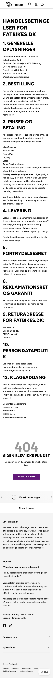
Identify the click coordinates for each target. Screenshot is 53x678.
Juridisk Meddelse (9, 671)
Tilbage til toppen (26, 508)
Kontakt (6, 669)
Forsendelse (26, 669)
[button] (42, 4)
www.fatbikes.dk (21, 76)
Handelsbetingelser (26, 671)
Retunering (15, 669)
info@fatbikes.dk (18, 70)
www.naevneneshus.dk (14, 417)
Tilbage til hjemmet (26, 476)
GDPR (36, 669)
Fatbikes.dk (13, 664)
